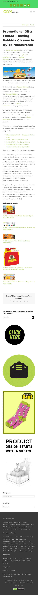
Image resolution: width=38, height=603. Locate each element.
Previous (25, 25)
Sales (19, 574)
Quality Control (20, 544)
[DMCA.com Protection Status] (19, 589)
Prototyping (7, 541)
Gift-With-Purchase (19, 546)
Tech (23, 561)
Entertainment (24, 558)
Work (13, 533)
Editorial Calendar (9, 571)
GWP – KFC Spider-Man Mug (17, 140)
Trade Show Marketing (23, 551)
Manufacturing (8, 544)
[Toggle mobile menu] (34, 12)
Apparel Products (26, 527)
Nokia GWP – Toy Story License (18, 142)
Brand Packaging (27, 548)
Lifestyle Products (26, 525)
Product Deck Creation (23, 537)
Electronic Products (10, 525)
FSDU (17, 548)
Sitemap (22, 583)
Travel (29, 561)
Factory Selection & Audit (22, 541)
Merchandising (8, 577)
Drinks (15, 558)
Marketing (26, 574)
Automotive (7, 558)
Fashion (6, 561)
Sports (17, 561)
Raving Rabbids (23, 87)
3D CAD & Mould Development (14, 539)
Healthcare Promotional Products (15, 522)
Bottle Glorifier (8, 551)
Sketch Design (8, 537)
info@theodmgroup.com (10, 1)
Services (6, 533)
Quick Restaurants (13, 50)
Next (32, 25)
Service (6, 563)
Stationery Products (10, 527)
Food (12, 561)
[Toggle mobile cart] (31, 12)
